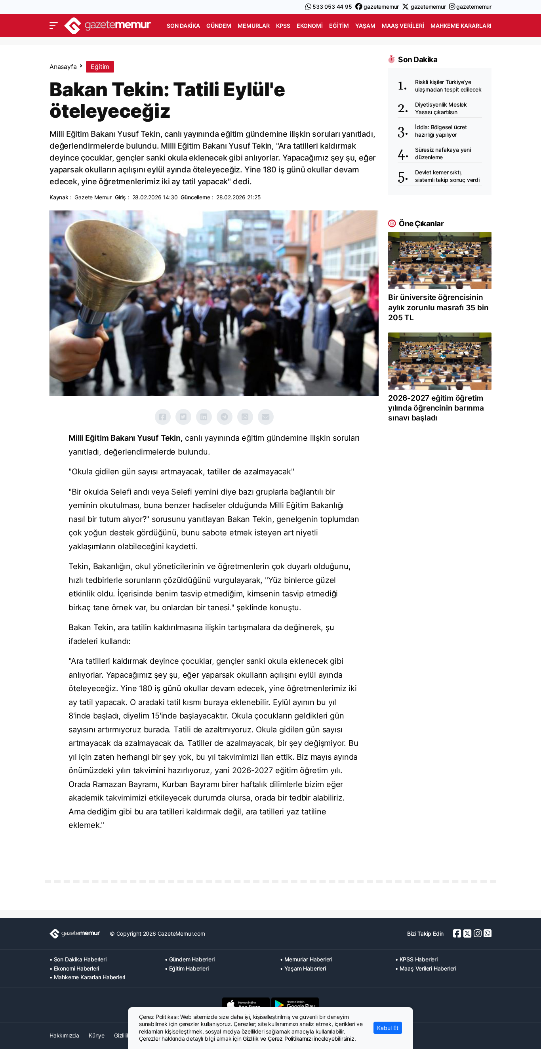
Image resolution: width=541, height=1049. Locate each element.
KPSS (283, 25)
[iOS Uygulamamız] (246, 1005)
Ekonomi (310, 25)
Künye (97, 1035)
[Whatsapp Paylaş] (245, 417)
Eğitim (339, 25)
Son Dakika (183, 25)
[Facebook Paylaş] (163, 417)
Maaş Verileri (403, 25)
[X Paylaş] (183, 417)
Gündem (218, 25)
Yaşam (365, 25)
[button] (54, 26)
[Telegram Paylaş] (224, 417)
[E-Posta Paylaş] (266, 417)
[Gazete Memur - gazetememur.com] (107, 24)
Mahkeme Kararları (461, 25)
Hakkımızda (64, 1035)
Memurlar (254, 25)
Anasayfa (63, 67)
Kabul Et (387, 1027)
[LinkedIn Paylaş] (204, 417)
